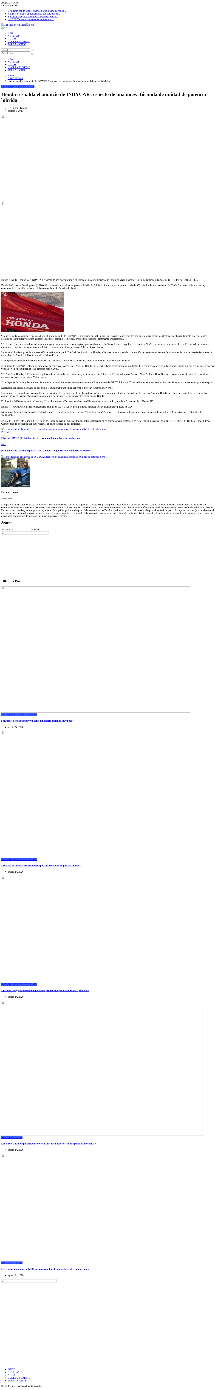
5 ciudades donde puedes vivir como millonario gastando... (37, 10)
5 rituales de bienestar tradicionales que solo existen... (34, 13)
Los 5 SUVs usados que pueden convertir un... (31, 19)
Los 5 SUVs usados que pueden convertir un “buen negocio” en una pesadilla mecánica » (48, 1143)
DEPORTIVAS (15, 78)
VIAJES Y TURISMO (19, 41)
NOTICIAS (14, 35)
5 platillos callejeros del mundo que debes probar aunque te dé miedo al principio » (45, 990)
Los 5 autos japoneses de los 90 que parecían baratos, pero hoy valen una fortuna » (45, 1269)
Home (11, 75)
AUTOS (12, 38)
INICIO (11, 33)
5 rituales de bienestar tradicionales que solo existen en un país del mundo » (41, 865)
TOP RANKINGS (17, 44)
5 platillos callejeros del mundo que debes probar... (33, 16)
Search (35, 529)
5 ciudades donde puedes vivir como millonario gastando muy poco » (37, 720)
